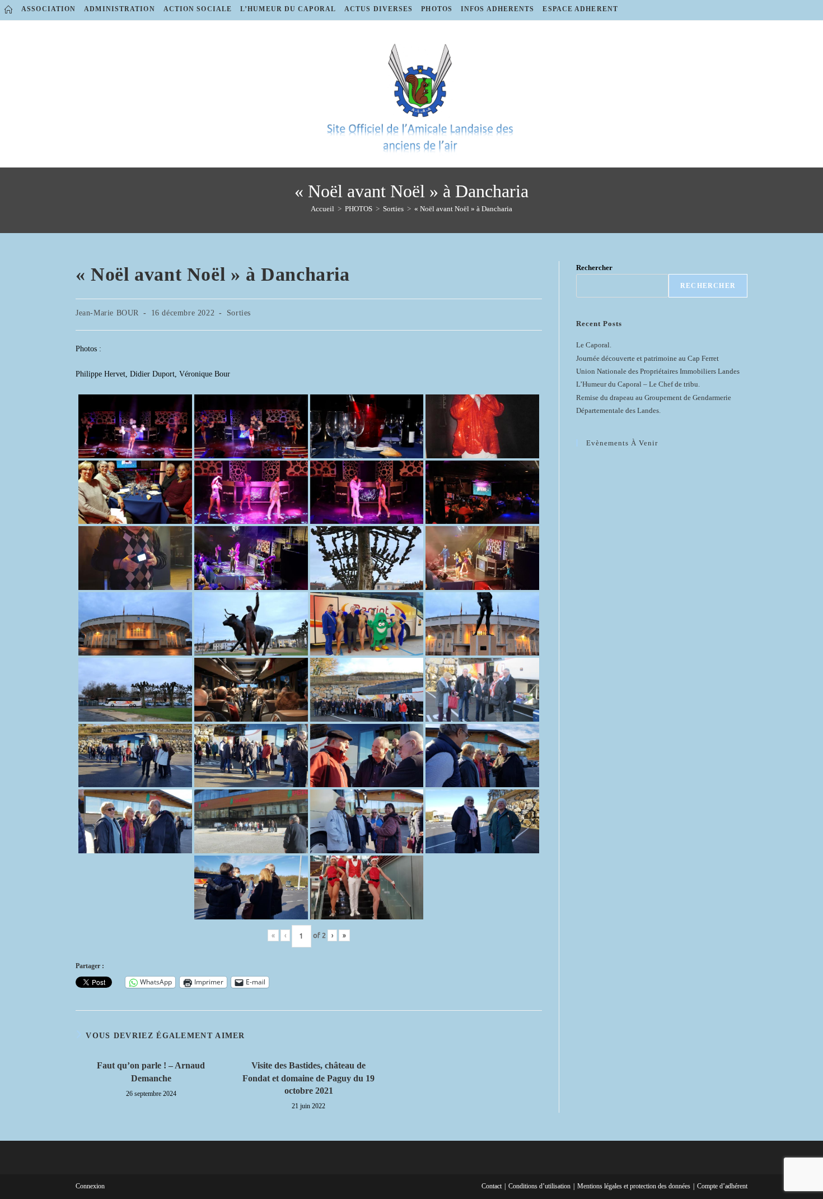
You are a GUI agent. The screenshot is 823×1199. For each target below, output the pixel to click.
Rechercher (594, 267)
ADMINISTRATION (119, 9)
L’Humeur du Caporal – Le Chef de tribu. (638, 384)
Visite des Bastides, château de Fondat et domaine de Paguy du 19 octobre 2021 (308, 1078)
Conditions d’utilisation (539, 1186)
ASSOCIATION (48, 9)
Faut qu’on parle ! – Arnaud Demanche (151, 1071)
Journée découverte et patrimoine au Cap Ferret (647, 358)
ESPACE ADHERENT (580, 9)
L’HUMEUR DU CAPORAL (288, 9)
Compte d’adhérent (722, 1186)
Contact (491, 1186)
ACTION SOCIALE (197, 9)
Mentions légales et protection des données (633, 1186)
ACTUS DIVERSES (378, 9)
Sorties (239, 313)
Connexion (90, 1186)
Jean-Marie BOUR (107, 313)
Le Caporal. (593, 345)
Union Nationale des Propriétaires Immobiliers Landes (658, 371)
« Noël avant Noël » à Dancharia (463, 209)
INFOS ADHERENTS (498, 9)
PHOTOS (436, 9)
